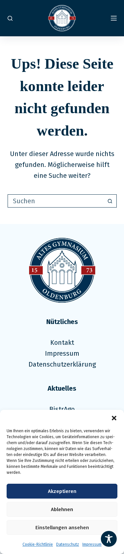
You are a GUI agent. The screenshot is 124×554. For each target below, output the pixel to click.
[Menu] (114, 18)
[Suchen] (10, 18)
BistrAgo (62, 409)
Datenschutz (67, 544)
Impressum (92, 544)
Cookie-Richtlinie (37, 544)
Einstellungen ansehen (62, 528)
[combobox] (56, 201)
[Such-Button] (110, 201)
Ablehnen (62, 509)
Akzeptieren (62, 491)
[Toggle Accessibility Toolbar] (108, 538)
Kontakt (62, 342)
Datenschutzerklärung (62, 364)
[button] (114, 418)
